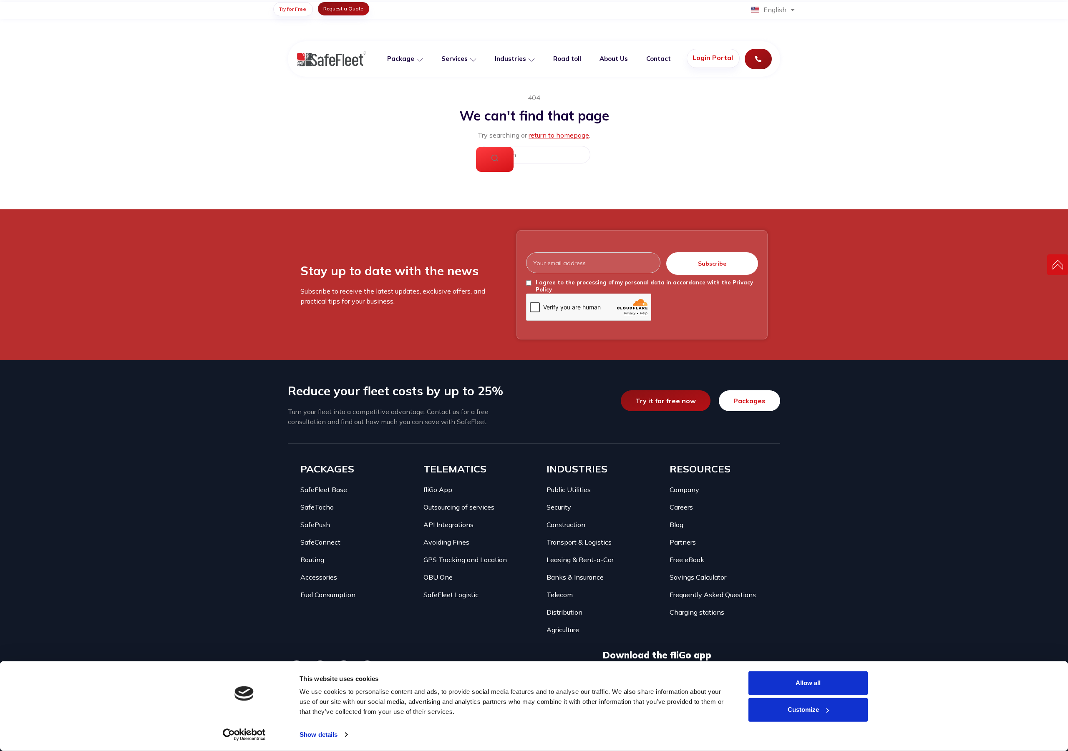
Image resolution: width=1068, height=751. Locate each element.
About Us (613, 59)
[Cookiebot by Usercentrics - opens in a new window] (244, 734)
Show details (319, 734)
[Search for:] (534, 154)
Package (400, 59)
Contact (658, 59)
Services (454, 59)
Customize (803, 709)
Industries (510, 59)
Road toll (567, 59)
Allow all (808, 682)
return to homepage (559, 135)
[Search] (495, 159)
